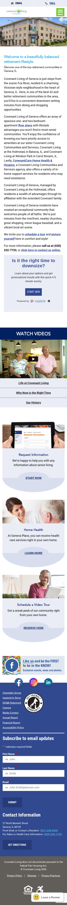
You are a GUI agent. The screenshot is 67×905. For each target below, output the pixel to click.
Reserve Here (34, 628)
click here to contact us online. (41, 250)
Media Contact (11, 712)
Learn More (33, 553)
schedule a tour (35, 234)
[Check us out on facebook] (19, 682)
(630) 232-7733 (53, 834)
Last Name (10, 768)
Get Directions (17, 844)
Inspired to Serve (12, 697)
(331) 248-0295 (49, 830)
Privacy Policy (14, 875)
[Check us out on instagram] (33, 682)
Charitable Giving (12, 692)
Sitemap (31, 875)
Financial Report (11, 722)
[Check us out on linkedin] (48, 682)
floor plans (25, 125)
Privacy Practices (50, 875)
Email (7, 782)
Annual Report (10, 717)
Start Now (34, 478)
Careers (7, 707)
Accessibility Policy (13, 727)
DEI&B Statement (12, 702)
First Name (10, 753)
